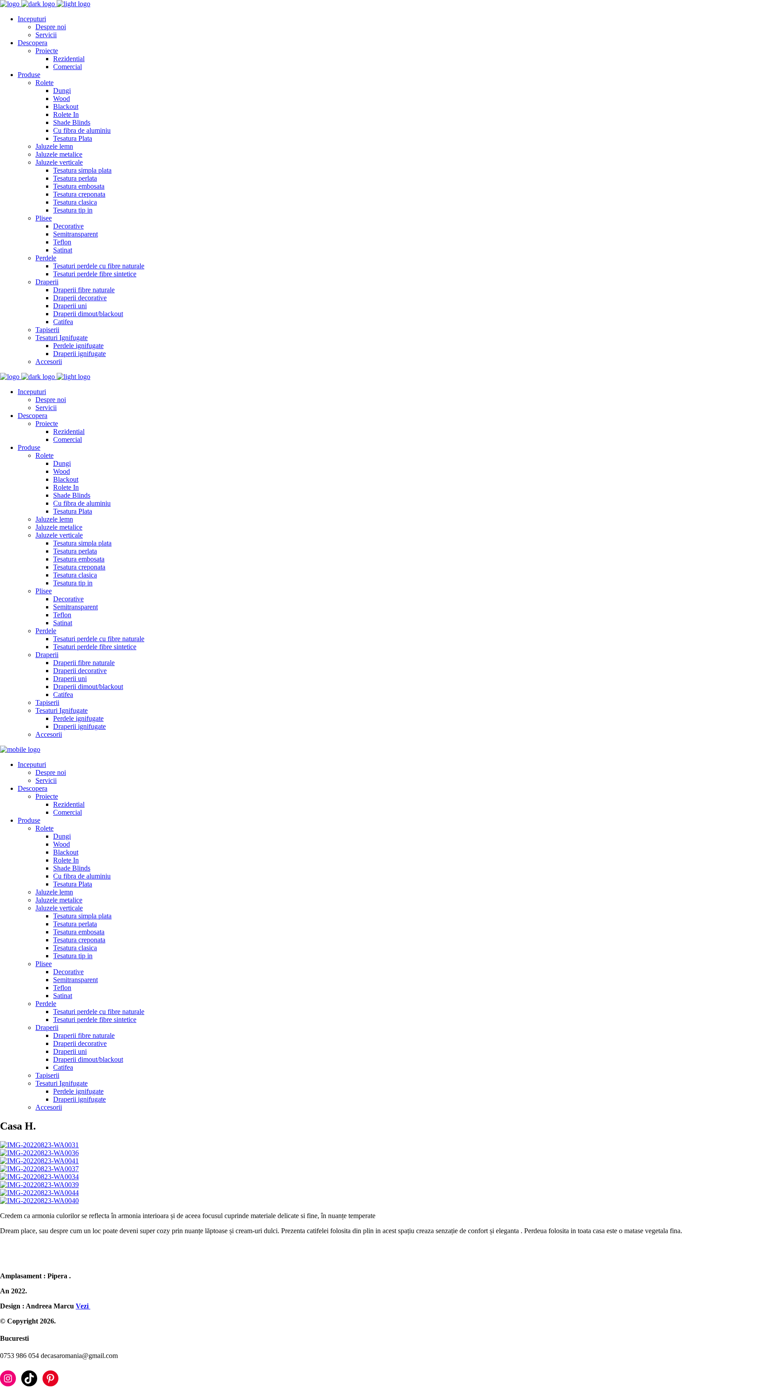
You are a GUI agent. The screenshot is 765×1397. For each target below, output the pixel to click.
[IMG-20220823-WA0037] (39, 1169)
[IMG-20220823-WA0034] (39, 1176)
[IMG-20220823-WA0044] (39, 1192)
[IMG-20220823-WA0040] (39, 1200)
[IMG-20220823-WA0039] (39, 1184)
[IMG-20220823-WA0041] (39, 1161)
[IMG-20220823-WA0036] (39, 1153)
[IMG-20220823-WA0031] (39, 1145)
